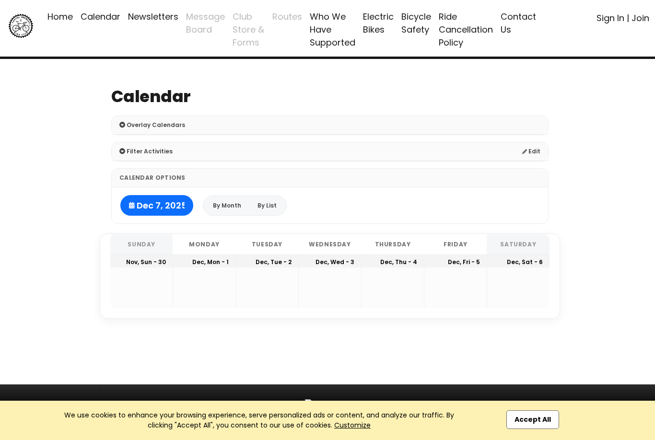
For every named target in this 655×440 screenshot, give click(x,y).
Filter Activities (149, 151)
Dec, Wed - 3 (335, 262)
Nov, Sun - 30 (146, 262)
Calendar (100, 17)
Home (60, 17)
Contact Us (518, 23)
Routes (287, 17)
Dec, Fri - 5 (464, 262)
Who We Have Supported (332, 29)
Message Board (205, 23)
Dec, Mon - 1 (210, 262)
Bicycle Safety (416, 23)
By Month (227, 205)
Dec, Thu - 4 (398, 262)
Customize (352, 425)
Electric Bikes (378, 23)
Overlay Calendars (155, 125)
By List (267, 205)
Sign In (610, 18)
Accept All (533, 419)
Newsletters (153, 17)
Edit (533, 151)
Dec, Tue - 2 (274, 262)
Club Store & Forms (248, 29)
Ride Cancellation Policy (466, 29)
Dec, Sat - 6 (525, 262)
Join (640, 18)
